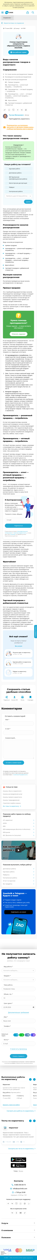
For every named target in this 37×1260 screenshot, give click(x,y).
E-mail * (7, 729)
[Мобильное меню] (2, 12)
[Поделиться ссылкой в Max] (26, 110)
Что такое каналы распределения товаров (19, 74)
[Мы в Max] (24, 1203)
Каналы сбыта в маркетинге (12, 791)
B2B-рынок (6, 832)
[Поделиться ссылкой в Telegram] (17, 110)
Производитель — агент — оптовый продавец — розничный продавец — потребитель (18, 96)
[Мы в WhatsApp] (20, 1203)
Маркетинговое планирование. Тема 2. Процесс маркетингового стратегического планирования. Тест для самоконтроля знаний (18, 1135)
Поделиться (7, 700)
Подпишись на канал (18, 912)
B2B (4, 826)
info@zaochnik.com (20, 1189)
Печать (22, 700)
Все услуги (18, 646)
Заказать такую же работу (11, 1105)
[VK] (27, 1034)
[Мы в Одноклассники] (16, 1213)
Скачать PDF (14, 700)
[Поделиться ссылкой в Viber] (13, 110)
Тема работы (8, 985)
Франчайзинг (12, 100)
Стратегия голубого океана (12, 803)
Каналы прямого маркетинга (12, 797)
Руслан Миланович (19, 115)
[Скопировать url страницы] (4, 110)
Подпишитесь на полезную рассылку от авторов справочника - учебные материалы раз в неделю (20, 127)
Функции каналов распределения (16, 79)
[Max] (33, 1034)
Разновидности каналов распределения (18, 77)
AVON (5, 823)
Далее (28, 202)
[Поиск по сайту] (33, 12)
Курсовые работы (9, 872)
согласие (12, 534)
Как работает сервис (19, 52)
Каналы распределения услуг (12, 794)
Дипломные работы (9, 869)
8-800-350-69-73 (20, 1185)
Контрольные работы (10, 878)
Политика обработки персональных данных (3, 1253)
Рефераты (6, 875)
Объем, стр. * (8, 994)
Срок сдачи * (8, 1003)
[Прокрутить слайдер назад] (30, 1079)
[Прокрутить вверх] (2, 1257)
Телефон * (7, 1026)
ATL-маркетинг (8, 820)
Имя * (7, 719)
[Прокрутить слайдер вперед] (34, 1079)
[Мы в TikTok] (24, 1213)
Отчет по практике (9, 881)
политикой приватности (20, 775)
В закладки (30, 700)
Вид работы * (8, 966)
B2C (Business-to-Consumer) (12, 835)
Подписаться (18, 526)
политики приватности (19, 533)
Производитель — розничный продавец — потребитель (16, 86)
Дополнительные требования (18, 1012)
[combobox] (18, 196)
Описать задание (18, 334)
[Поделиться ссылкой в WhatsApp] (9, 110)
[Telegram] (15, 1034)
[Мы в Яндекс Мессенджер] (29, 1203)
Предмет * (7, 976)
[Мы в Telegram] (8, 1203)
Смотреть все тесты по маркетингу (21, 1149)
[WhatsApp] (21, 1034)
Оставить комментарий (13, 762)
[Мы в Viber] (16, 1203)
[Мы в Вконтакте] (12, 1203)
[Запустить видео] (19, 850)
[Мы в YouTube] (20, 1213)
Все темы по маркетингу (11, 806)
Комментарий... (10, 738)
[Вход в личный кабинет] (27, 12)
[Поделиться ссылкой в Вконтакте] (21, 110)
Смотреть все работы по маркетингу (20, 1111)
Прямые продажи (14, 82)
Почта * (6, 1040)
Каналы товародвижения (11, 800)
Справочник (7, 17)
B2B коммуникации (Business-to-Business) (16, 829)
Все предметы (7, 884)
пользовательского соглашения (17, 1061)
